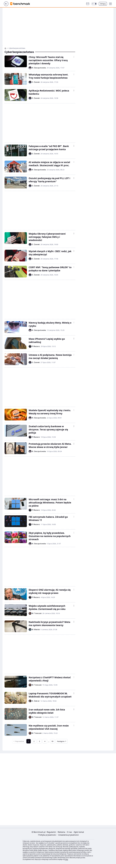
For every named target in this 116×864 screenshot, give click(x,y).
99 (52, 741)
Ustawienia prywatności (68, 835)
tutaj (66, 859)
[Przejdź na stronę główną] (6, 5)
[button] (94, 3)
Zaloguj (103, 4)
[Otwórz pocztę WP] (87, 4)
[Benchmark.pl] (5, 48)
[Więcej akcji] (73, 57)
